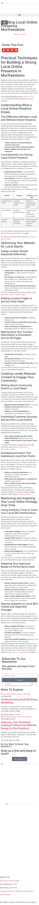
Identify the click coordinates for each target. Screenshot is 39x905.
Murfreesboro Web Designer (9, 881)
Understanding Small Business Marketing (19, 701)
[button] (19, 14)
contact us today (24, 494)
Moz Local (11, 558)
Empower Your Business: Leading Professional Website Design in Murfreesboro (18, 725)
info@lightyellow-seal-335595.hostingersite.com (16, 891)
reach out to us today (15, 652)
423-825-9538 (5, 895)
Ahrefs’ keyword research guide (14, 294)
